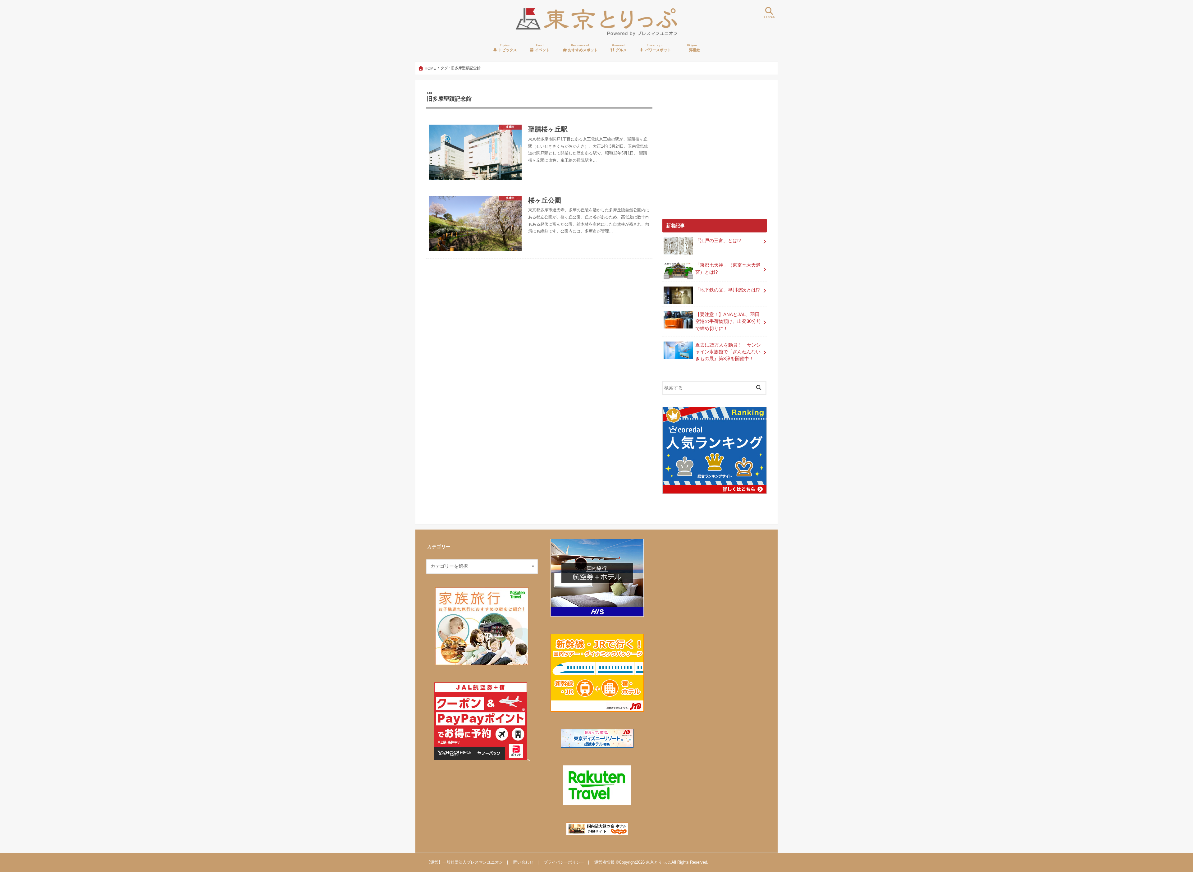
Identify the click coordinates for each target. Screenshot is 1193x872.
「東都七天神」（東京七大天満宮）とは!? (728, 268)
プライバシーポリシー (564, 862)
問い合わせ (523, 862)
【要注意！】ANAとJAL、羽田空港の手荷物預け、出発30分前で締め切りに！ (728, 321)
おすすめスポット (582, 47)
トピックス (507, 47)
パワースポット (657, 47)
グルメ (619, 47)
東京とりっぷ (658, 862)
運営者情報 (604, 862)
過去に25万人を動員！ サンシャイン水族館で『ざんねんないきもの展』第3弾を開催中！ (728, 351)
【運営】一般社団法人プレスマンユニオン (464, 862)
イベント (542, 47)
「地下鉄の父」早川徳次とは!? (727, 289)
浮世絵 (693, 47)
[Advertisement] (714, 152)
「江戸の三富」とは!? (718, 240)
